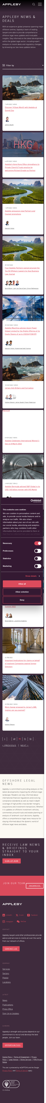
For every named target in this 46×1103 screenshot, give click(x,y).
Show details (31, 576)
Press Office (7, 1009)
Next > (25, 745)
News (4, 1000)
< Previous (9, 745)
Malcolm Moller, (10, 348)
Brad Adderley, (9, 621)
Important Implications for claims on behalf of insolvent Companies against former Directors (22, 663)
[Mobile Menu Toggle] (40, 4)
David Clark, (23, 288)
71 (25, 739)
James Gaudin (9, 125)
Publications (7, 1005)
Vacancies (34, 886)
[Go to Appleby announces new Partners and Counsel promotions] (23, 191)
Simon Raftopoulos (33, 288)
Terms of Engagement (21, 1057)
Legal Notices (13, 1060)
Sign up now (11, 861)
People (5, 978)
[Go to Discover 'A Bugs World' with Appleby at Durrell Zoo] (23, 87)
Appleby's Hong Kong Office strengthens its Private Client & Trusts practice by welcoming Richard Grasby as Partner (22, 167)
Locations (6, 982)
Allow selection (22, 592)
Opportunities (12, 1045)
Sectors (5, 973)
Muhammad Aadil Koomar (23, 348)
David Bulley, (9, 288)
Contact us (11, 949)
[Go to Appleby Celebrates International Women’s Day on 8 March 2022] (23, 422)
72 (30, 739)
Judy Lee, (16, 288)
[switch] (37, 551)
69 (14, 739)
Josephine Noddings (20, 621)
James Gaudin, (20, 402)
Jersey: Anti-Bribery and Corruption (19, 388)
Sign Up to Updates (10, 1013)
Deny (22, 600)
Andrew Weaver (10, 724)
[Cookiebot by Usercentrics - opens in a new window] (31, 501)
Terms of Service (22, 1071)
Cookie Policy (7, 1057)
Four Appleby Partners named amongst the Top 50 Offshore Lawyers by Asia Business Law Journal (22, 271)
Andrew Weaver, (10, 402)
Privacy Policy (7, 1071)
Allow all (22, 584)
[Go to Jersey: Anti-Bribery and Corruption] (23, 368)
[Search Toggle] (34, 4)
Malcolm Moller (9, 228)
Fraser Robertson (30, 402)
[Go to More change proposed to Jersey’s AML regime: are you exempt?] (23, 687)
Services (6, 969)
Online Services (25, 1060)
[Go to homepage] (11, 4)
